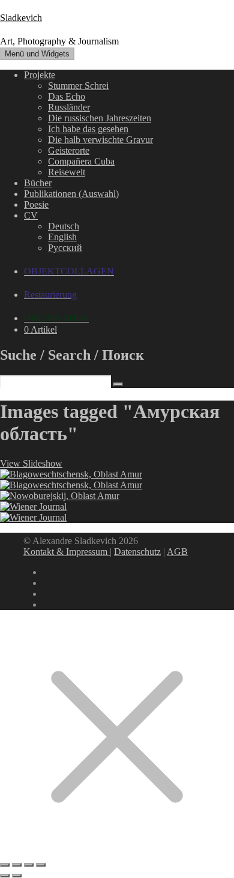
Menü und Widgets (37, 53)
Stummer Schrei (78, 85)
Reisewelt (66, 172)
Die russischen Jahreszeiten (99, 118)
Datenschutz (137, 551)
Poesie (36, 204)
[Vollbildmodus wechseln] (17, 865)
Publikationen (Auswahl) (71, 194)
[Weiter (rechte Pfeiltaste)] (17, 875)
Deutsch (63, 226)
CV (31, 215)
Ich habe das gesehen (88, 129)
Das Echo (66, 96)
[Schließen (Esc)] (41, 865)
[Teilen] (29, 865)
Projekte (39, 75)
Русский (65, 248)
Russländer (69, 107)
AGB (177, 551)
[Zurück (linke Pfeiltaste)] (5, 875)
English (62, 237)
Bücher (38, 183)
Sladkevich (21, 18)
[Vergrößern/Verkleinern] (5, 865)
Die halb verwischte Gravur (100, 140)
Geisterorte (68, 150)
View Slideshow (31, 463)
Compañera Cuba (81, 161)
